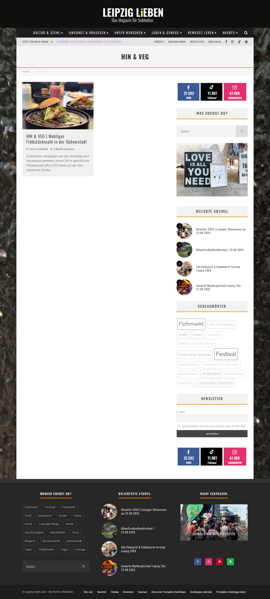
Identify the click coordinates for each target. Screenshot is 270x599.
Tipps (28, 549)
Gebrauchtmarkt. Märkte (196, 343)
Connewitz (31, 507)
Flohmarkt (191, 324)
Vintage (80, 549)
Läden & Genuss (165, 32)
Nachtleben (58, 532)
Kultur (78, 515)
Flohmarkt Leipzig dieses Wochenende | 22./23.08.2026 (89, 41)
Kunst (28, 524)
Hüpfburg (186, 383)
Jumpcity (214, 335)
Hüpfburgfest (188, 364)
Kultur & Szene (46, 32)
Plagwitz (30, 541)
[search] (242, 131)
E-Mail (181, 412)
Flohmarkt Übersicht (215, 383)
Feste (197, 334)
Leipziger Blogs (49, 524)
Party (75, 532)
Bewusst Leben (201, 32)
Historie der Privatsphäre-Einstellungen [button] (168, 592)
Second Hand (51, 541)
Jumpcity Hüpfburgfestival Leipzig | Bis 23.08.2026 (218, 287)
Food (28, 515)
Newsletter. (197, 41)
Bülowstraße (235, 374)
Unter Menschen (129, 32)
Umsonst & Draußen (87, 32)
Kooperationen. (177, 41)
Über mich (88, 592)
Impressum (142, 592)
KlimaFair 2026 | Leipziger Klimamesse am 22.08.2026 (221, 231)
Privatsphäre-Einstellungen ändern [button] (231, 592)
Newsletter (102, 592)
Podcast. (159, 41)
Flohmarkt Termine (195, 354)
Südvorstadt (74, 541)
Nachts (229, 32)
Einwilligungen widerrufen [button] (201, 592)
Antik (183, 334)
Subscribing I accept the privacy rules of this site (213, 426)
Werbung (115, 592)
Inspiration (45, 515)
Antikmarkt (211, 373)
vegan (65, 549)
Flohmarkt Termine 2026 (221, 364)
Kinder (63, 515)
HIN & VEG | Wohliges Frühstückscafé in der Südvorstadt (56, 139)
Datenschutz (128, 592)
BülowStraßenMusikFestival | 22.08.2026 (220, 250)
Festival (226, 353)
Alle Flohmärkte (221, 324)
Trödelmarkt (46, 549)
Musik (69, 524)
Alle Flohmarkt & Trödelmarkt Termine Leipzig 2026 (218, 268)
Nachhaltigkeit (34, 532)
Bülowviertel (188, 374)
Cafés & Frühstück (38, 149)
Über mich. (215, 41)
